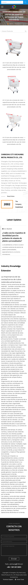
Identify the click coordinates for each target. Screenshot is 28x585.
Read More (10, 196)
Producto (17, 24)
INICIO (11, 24)
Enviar (14, 559)
